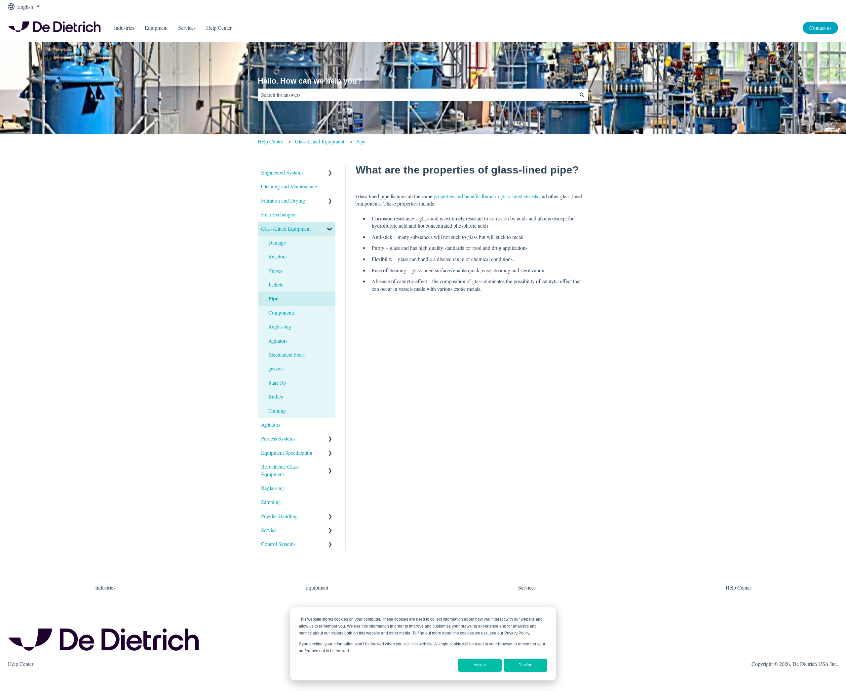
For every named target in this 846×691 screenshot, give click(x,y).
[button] (330, 173)
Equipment (156, 27)
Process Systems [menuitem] (278, 438)
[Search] (582, 95)
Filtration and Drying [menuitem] (283, 200)
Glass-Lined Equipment (319, 141)
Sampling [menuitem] (271, 501)
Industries (124, 27)
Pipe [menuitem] (273, 298)
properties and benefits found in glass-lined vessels (486, 196)
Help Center (219, 27)
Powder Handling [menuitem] (279, 516)
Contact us (820, 27)
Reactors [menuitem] (277, 256)
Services (187, 27)
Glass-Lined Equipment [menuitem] (286, 228)
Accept (480, 665)
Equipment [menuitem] (316, 587)
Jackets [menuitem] (275, 284)
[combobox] (417, 95)
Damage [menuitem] (277, 242)
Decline (525, 665)
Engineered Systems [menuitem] (282, 172)
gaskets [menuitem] (276, 368)
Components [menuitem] (281, 312)
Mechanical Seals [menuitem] (286, 354)
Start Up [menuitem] (277, 382)
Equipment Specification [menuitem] (286, 452)
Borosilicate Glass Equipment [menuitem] (280, 470)
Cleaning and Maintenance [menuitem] (289, 186)
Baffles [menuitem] (275, 396)
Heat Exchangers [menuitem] (278, 214)
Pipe (360, 141)
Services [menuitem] (527, 587)
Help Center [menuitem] (738, 587)
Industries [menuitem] (105, 587)
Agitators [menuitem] (278, 340)
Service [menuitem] (269, 529)
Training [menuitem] (277, 410)
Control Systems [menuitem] (278, 543)
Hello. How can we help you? (310, 81)
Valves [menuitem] (275, 270)
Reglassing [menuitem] (279, 326)
